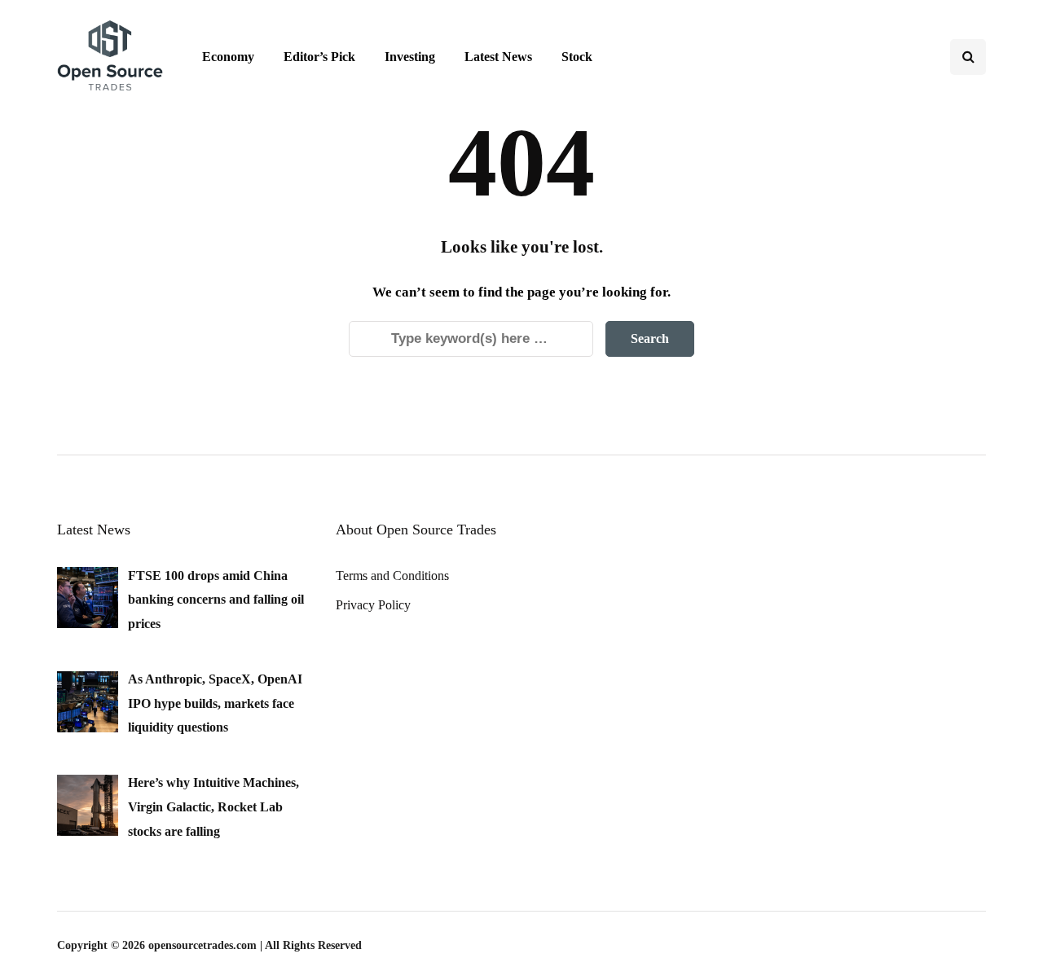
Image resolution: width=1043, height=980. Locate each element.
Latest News (498, 57)
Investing (410, 57)
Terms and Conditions (392, 575)
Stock (576, 57)
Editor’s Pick (319, 57)
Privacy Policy (373, 605)
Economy (228, 57)
